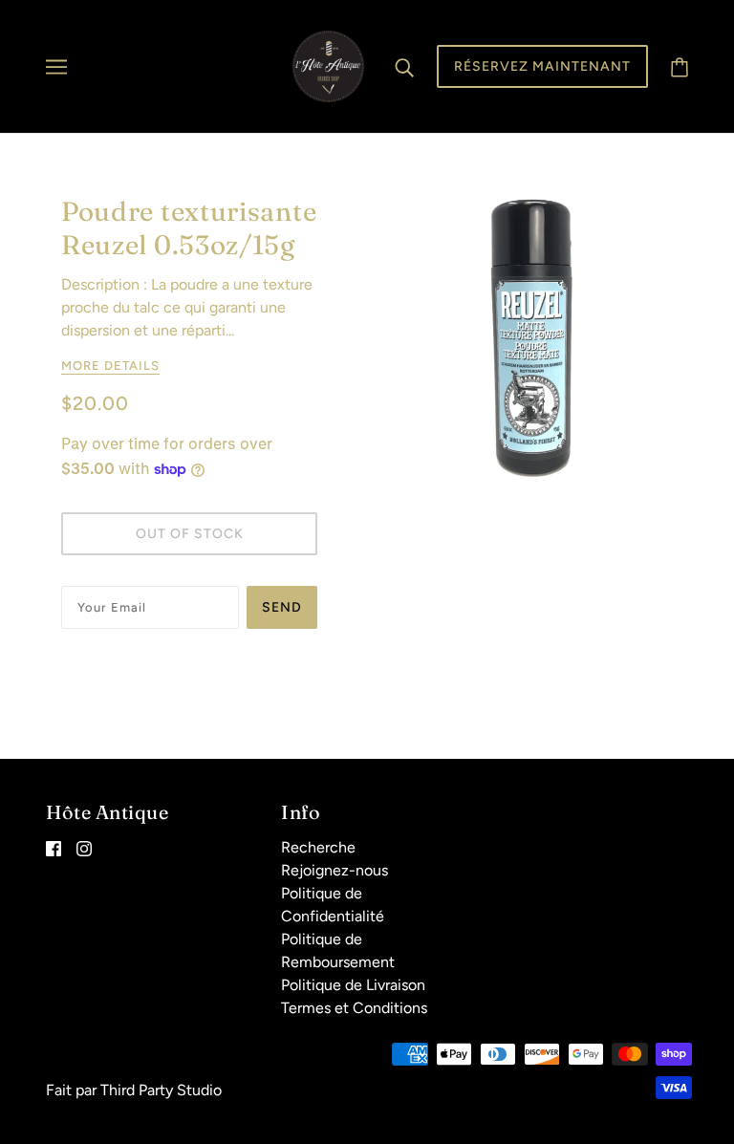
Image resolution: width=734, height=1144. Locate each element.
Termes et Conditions (354, 1008)
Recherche (318, 847)
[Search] (404, 66)
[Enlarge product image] (533, 334)
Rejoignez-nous (334, 870)
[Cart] (679, 66)
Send (282, 607)
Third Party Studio (161, 1090)
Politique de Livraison (353, 985)
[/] (328, 65)
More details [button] (110, 366)
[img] (53, 848)
